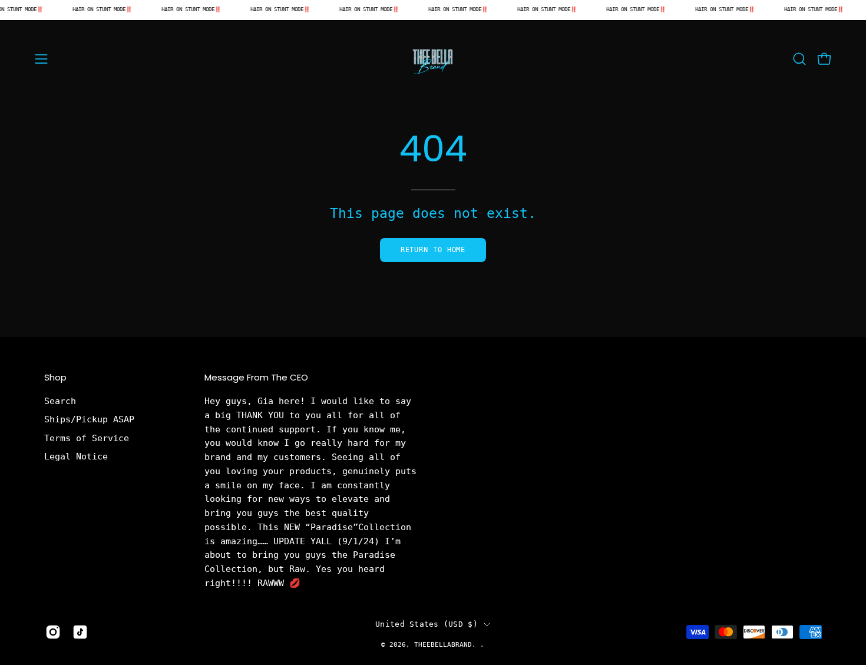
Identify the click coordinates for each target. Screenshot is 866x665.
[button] (799, 59)
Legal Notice (76, 456)
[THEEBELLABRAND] (433, 58)
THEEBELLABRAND (443, 644)
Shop (55, 377)
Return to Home (433, 250)
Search (60, 401)
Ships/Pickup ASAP (89, 420)
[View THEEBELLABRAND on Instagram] (53, 632)
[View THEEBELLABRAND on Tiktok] (80, 632)
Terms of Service (86, 438)
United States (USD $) (426, 624)
